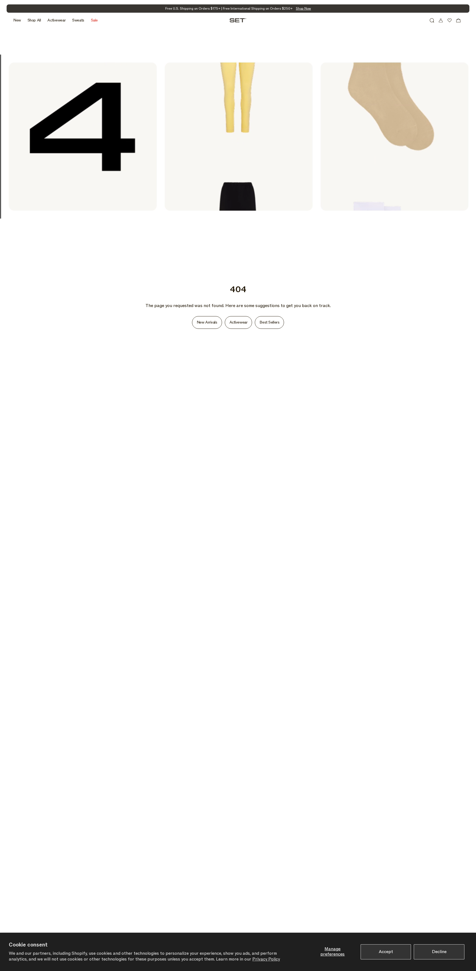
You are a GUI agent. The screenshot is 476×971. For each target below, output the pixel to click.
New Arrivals (207, 322)
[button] (432, 20)
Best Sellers (269, 322)
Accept (386, 952)
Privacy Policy (266, 959)
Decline (439, 952)
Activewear (238, 322)
